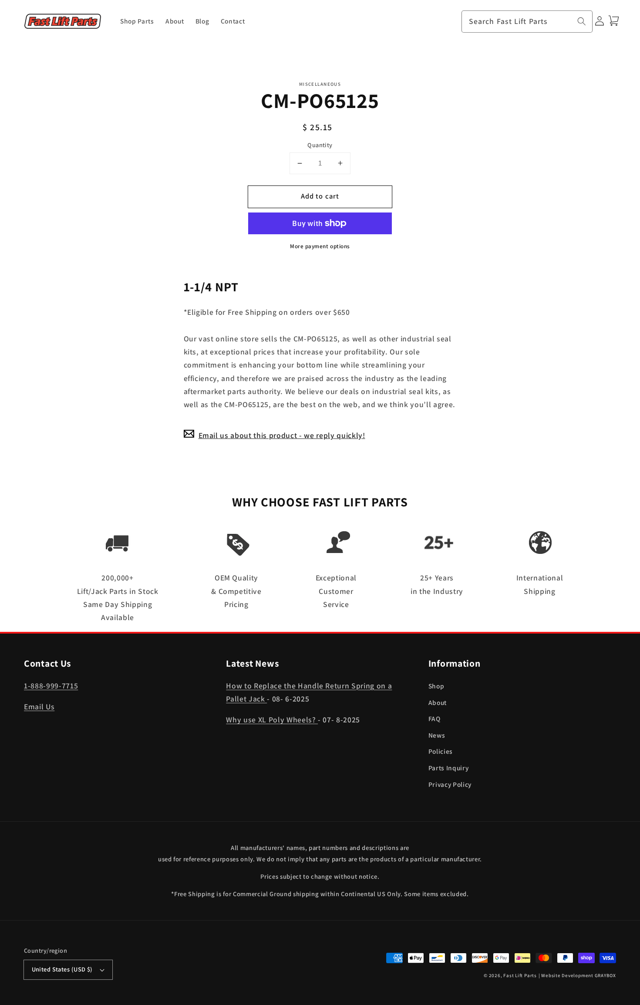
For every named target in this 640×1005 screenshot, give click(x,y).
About (437, 702)
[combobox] (527, 22)
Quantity (320, 144)
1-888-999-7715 (51, 686)
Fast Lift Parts (520, 975)
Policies (440, 751)
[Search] (581, 21)
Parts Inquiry (448, 767)
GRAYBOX (605, 975)
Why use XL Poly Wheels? (272, 720)
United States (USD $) (62, 969)
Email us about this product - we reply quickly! (282, 435)
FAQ (434, 718)
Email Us (39, 706)
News (436, 735)
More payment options (320, 246)
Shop (436, 685)
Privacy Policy (450, 784)
